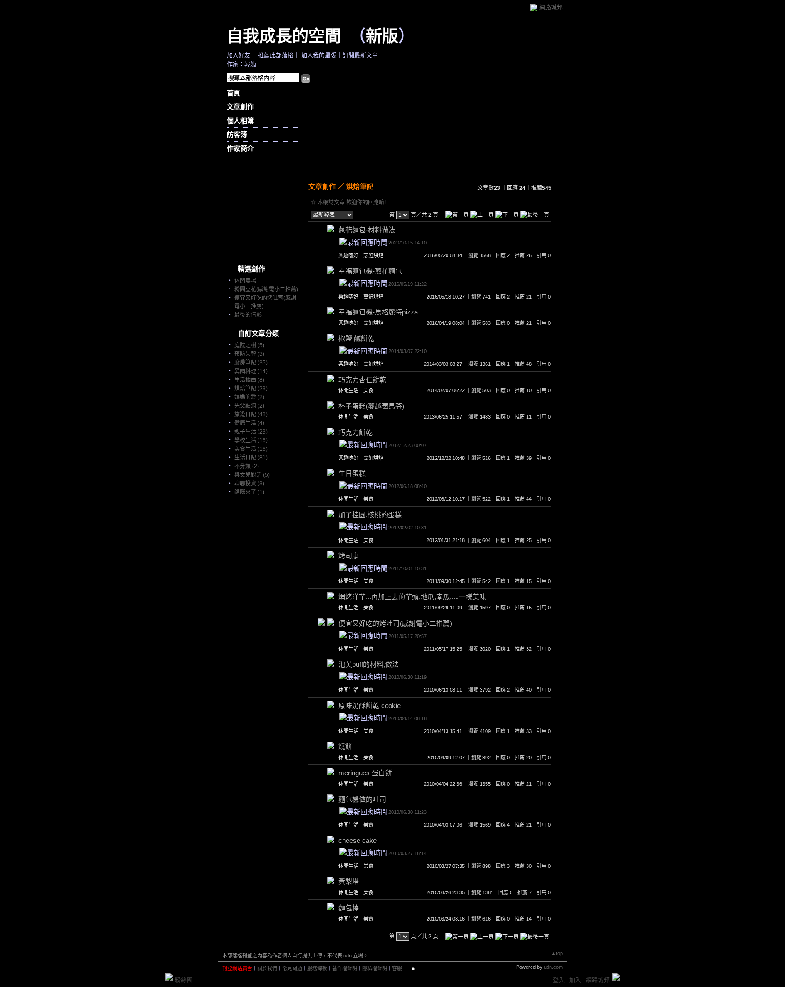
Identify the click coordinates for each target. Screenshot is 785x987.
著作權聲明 (344, 968)
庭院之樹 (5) (249, 345)
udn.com (553, 967)
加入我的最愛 (319, 55)
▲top (557, 953)
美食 (368, 390)
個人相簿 (240, 121)
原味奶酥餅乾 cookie (369, 705)
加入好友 (238, 55)
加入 (575, 980)
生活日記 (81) (251, 457)
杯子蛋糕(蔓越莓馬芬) (371, 406)
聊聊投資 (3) (249, 483)
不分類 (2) (246, 466)
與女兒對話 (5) (252, 475)
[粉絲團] (169, 977)
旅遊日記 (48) (251, 414)
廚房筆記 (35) (251, 362)
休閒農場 (245, 281)
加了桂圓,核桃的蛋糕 (370, 514)
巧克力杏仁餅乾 (362, 380)
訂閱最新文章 (360, 55)
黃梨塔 (348, 881)
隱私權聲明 (374, 968)
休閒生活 (348, 390)
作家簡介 (240, 148)
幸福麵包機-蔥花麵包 (370, 271)
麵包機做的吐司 (362, 799)
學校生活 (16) (251, 440)
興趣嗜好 (348, 255)
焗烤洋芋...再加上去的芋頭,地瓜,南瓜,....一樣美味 (412, 597)
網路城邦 (551, 7)
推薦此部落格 (275, 55)
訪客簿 (237, 134)
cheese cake (357, 840)
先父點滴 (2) (249, 406)
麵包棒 (348, 908)
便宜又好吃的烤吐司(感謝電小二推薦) (395, 623)
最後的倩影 (248, 315)
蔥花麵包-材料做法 (366, 230)
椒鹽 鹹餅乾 (356, 338)
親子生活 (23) (251, 432)
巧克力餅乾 (355, 432)
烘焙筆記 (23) (251, 388)
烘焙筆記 (359, 186)
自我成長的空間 (284, 35)
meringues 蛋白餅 (365, 773)
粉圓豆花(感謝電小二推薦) (266, 289)
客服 (397, 968)
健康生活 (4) (249, 423)
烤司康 (348, 555)
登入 (559, 980)
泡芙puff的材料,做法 (368, 664)
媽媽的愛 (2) (249, 397)
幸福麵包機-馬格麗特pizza (378, 312)
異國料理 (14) (251, 371)
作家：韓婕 (241, 64)
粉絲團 (184, 980)
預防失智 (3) (249, 354)
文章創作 (240, 106)
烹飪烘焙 (373, 255)
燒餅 (345, 746)
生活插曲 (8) (249, 380)
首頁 (233, 93)
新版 (382, 35)
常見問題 (292, 968)
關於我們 (267, 968)
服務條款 (317, 968)
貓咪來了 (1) (249, 492)
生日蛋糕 (352, 473)
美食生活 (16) (251, 449)
